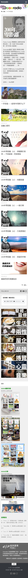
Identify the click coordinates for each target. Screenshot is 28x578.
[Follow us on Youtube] (23, 291)
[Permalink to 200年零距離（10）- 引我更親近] (14, 218)
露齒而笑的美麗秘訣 (9, 279)
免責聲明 (25, 558)
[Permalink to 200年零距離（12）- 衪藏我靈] (14, 167)
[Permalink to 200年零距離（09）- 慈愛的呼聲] (14, 244)
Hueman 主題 (19, 570)
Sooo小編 (6, 526)
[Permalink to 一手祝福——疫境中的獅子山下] (14, 93)
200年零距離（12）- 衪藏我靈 (12, 180)
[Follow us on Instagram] (26, 291)
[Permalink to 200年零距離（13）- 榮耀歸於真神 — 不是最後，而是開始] (14, 139)
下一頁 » (24, 285)
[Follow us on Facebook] (21, 291)
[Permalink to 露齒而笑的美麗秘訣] (14, 268)
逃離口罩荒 (5, 126)
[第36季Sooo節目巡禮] (12, 466)
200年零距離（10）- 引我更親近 (13, 231)
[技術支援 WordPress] (10, 569)
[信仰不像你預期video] (12, 497)
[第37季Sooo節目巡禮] (10, 440)
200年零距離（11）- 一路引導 (12, 205)
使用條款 (19, 558)
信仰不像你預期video (6, 473)
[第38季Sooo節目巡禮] (10, 414)
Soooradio (4, 2)
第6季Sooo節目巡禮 (17, 526)
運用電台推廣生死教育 (7, 499)
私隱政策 (14, 558)
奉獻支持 (8, 558)
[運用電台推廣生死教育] (12, 512)
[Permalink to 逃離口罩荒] (14, 115)
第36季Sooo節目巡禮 (6, 442)
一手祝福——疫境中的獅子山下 (13, 104)
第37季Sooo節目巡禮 (6, 416)
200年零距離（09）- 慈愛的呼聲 (13, 257)
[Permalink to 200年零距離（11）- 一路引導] (14, 193)
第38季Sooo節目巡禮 (6, 391)
